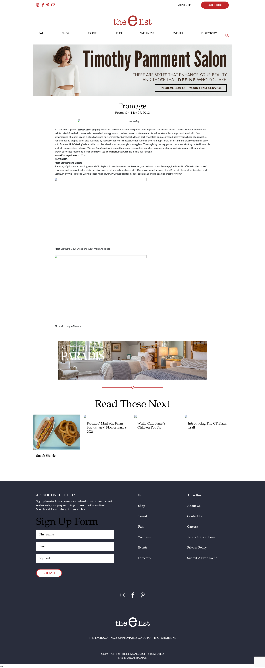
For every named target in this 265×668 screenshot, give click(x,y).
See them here (109, 151)
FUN (119, 33)
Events (142, 547)
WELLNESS (147, 33)
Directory (144, 558)
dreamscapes (137, 657)
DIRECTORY (209, 33)
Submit (49, 573)
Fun (141, 527)
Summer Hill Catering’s (72, 144)
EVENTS (178, 33)
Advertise (194, 495)
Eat (140, 495)
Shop (141, 506)
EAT (40, 33)
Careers (192, 527)
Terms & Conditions (201, 537)
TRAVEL (93, 33)
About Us (193, 506)
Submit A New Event (202, 558)
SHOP (65, 33)
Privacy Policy (197, 547)
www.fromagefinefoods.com (70, 155)
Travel (142, 516)
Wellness (144, 537)
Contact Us (194, 516)
